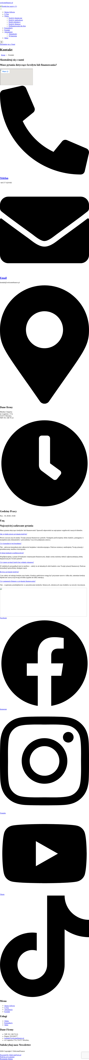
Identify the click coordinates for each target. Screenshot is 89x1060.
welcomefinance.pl (6, 3)
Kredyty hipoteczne (15, 18)
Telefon (4, 178)
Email (3, 277)
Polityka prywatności (7, 1057)
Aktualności (8, 32)
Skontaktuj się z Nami (7, 44)
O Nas (6, 14)
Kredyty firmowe (15, 24)
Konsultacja (8, 28)
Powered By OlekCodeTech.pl (10, 1055)
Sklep (6, 38)
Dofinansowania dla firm (17, 26)
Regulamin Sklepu (6, 1059)
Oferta (6, 16)
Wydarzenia (13, 36)
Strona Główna (9, 12)
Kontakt (7, 30)
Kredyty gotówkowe (16, 20)
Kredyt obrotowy (15, 22)
